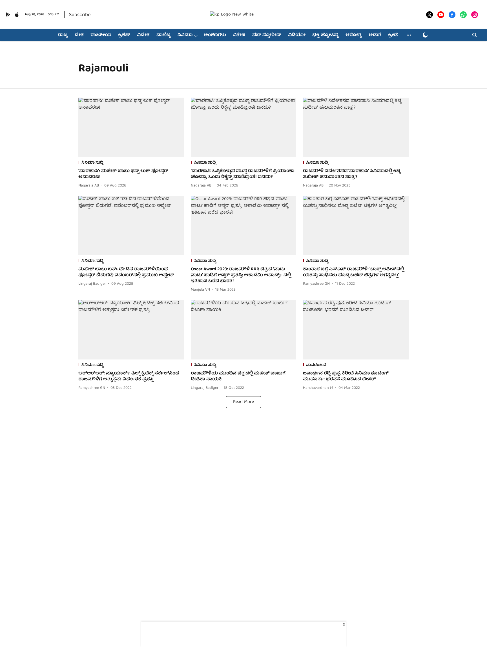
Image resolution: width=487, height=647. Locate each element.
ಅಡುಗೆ (375, 35)
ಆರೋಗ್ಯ (354, 35)
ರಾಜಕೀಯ (100, 35)
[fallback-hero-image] (131, 127)
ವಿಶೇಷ (239, 35)
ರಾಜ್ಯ (63, 35)
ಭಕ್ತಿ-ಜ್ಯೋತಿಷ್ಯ (325, 35)
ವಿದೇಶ (143, 35)
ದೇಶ (79, 35)
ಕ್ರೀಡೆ (393, 35)
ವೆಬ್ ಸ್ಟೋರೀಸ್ (266, 35)
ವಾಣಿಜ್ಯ (163, 35)
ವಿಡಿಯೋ (297, 35)
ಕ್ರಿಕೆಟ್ (124, 35)
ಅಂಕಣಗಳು (215, 35)
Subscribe (79, 15)
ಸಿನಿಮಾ (185, 35)
